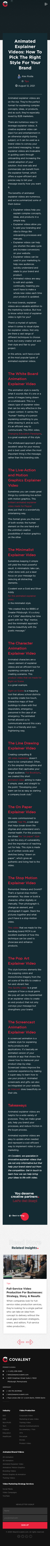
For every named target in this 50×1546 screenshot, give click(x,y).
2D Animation (8, 1457)
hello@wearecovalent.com (18, 1375)
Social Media (8, 1489)
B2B (4, 1419)
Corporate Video (26, 1415)
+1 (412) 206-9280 (15, 1371)
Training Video (25, 1422)
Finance (6, 1429)
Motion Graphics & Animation (14, 1474)
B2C (4, 1415)
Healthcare (7, 1436)
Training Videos (9, 1478)
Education (7, 1433)
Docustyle (23, 1436)
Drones (22, 1440)
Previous (20, 1342)
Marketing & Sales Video (29, 1419)
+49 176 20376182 (15, 1391)
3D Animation (8, 1460)
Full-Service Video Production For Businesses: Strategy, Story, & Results (25, 1292)
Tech (4, 1426)
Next (29, 1342)
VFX (21, 1433)
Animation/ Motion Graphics (14, 1467)
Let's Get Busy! (25, 1200)
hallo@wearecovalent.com (18, 1394)
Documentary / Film (27, 1429)
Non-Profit (7, 1422)
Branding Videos (9, 1471)
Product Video (25, 1443)
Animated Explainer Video (13, 1464)
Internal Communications (29, 1426)
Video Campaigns (10, 1492)
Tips (27, 81)
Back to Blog (18, 1215)
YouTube (6, 1496)
